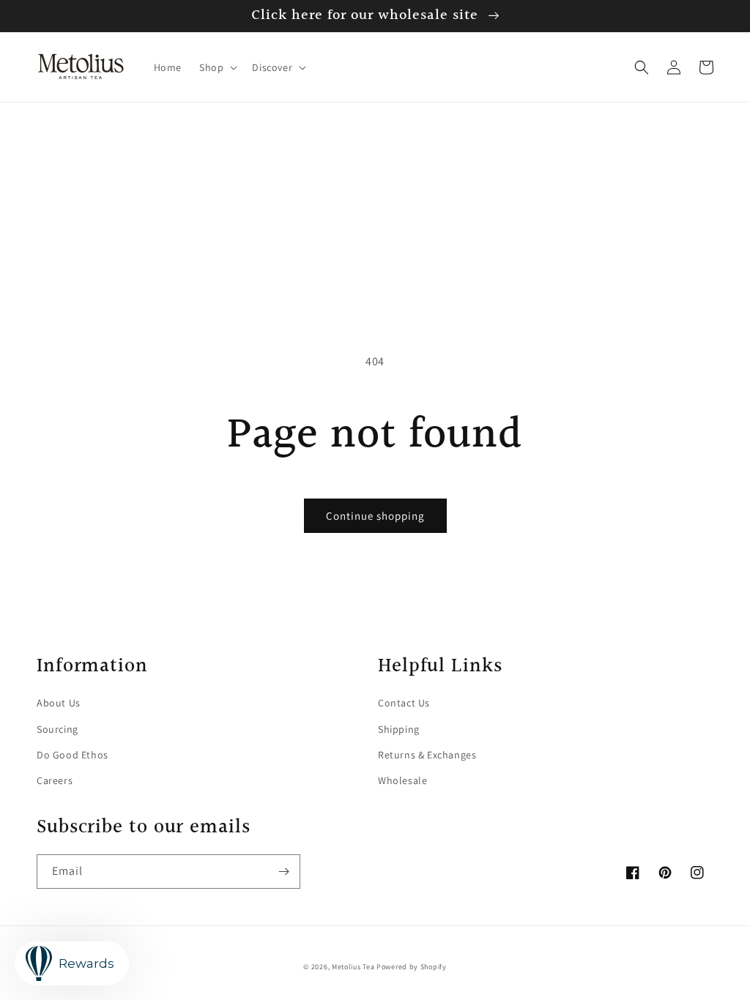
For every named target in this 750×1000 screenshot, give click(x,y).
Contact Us (404, 702)
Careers (55, 780)
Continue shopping (375, 516)
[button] (216, 67)
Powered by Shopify (411, 966)
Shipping (399, 729)
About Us (59, 702)
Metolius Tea (353, 966)
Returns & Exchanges (427, 754)
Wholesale (402, 780)
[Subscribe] (283, 871)
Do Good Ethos (72, 754)
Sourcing (57, 729)
